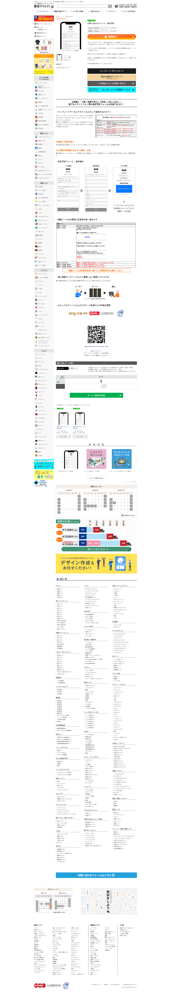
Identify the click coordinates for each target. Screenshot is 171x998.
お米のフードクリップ (120, 765)
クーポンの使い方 (124, 931)
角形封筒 (59, 703)
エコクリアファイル (62, 810)
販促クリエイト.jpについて (127, 928)
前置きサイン (89, 779)
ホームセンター (94, 970)
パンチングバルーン (90, 672)
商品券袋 (59, 827)
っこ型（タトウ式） (91, 804)
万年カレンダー (61, 801)
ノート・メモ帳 (57, 933)
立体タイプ (88, 631)
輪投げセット (117, 834)
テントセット (89, 783)
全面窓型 (59, 689)
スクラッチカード (62, 752)
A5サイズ (59, 606)
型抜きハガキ (60, 669)
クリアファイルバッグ (63, 812)
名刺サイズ (60, 618)
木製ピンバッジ (118, 794)
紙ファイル (60, 821)
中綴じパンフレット (62, 633)
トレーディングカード (63, 790)
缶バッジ (115, 656)
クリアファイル (61, 804)
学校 (91, 946)
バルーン (87, 667)
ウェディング (94, 933)
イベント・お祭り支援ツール (122, 829)
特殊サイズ (60, 597)
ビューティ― (117, 725)
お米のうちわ (60, 840)
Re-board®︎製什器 (90, 663)
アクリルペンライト (119, 650)
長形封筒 (59, 705)
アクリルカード (118, 652)
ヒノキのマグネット (119, 780)
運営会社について (97, 984)
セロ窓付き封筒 (61, 719)
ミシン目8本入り (89, 727)
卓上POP (87, 611)
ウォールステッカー (90, 601)
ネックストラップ (118, 614)
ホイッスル (117, 821)
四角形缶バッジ (118, 669)
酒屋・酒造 (108, 933)
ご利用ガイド (123, 930)
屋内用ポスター (61, 849)
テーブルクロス (89, 781)
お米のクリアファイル (120, 767)
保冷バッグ (117, 696)
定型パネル (88, 772)
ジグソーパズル (89, 833)
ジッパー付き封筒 (62, 717)
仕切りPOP (88, 645)
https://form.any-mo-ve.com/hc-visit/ (96, 346)
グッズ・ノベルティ (119, 684)
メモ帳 (115, 595)
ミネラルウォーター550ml (64, 772)
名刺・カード (60, 778)
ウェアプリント (118, 706)
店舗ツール (44, 183)
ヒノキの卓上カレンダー (120, 782)
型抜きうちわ (60, 838)
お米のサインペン (118, 754)
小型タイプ (88, 813)
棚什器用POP (89, 647)
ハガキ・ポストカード (63, 652)
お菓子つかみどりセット (120, 840)
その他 (115, 739)
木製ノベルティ (117, 771)
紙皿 (86, 700)
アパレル (107, 928)
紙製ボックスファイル (120, 607)
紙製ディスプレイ (90, 657)
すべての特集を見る (44, 79)
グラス (115, 714)
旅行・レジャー (94, 955)
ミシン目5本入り (89, 721)
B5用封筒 (59, 711)
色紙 (115, 616)
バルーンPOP (89, 670)
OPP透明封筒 (60, 725)
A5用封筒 (59, 709)
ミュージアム (108, 948)
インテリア (117, 733)
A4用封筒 (59, 707)
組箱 (86, 800)
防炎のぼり (88, 738)
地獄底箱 (87, 794)
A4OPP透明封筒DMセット (64, 743)
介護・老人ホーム (109, 931)
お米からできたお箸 (119, 746)
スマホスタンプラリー (59, 967)
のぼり (86, 731)
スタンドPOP (89, 616)
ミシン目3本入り (89, 717)
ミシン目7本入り (89, 725)
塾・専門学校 (94, 939)
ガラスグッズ (117, 704)
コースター (56, 955)
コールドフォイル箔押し (59, 968)
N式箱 (87, 798)
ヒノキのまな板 (118, 790)
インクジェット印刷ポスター (65, 853)
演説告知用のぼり (90, 747)
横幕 (86, 753)
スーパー (92, 930)
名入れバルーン (89, 674)
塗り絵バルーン (89, 676)
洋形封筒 (59, 700)
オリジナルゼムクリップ (120, 609)
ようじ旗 (87, 704)
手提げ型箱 (88, 802)
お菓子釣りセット (118, 846)
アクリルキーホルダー (120, 634)
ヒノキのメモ (117, 776)
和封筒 (59, 721)
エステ (92, 944)
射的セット (117, 832)
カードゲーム (89, 841)
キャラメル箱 (89, 790)
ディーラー (93, 928)
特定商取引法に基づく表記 (129, 984)
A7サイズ (59, 610)
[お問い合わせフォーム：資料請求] (63, 418)
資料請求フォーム (90, 822)
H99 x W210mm (61, 625)
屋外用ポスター (61, 851)
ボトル (115, 708)
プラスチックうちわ (62, 834)
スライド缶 (117, 680)
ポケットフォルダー (62, 823)
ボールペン (117, 591)
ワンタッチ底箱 (89, 796)
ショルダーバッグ (118, 692)
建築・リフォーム (109, 937)
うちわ (58, 831)
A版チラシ (60, 589)
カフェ (106, 930)
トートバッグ (117, 687)
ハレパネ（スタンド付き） (92, 622)
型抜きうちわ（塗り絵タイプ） (93, 845)
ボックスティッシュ (119, 601)
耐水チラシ (60, 595)
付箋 (115, 605)
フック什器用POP (90, 649)
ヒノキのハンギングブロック (121, 786)
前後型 (59, 763)
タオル (115, 723)
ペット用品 (93, 954)
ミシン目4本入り (89, 719)
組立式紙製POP (89, 614)
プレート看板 (89, 766)
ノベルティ (44, 270)
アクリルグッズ (117, 630)
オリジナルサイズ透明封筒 (64, 730)
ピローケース (89, 792)
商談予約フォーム (90, 826)
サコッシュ (117, 689)
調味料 (115, 805)
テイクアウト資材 (90, 708)
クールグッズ (117, 718)
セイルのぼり (89, 741)
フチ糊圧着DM (61, 683)
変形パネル (88, 776)
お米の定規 (117, 756)
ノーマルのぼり (89, 734)
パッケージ (88, 787)
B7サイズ (59, 616)
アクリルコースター (119, 640)
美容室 (92, 931)
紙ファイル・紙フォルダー (65, 818)
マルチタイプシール (90, 593)
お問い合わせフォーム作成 (93, 819)
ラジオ (115, 816)
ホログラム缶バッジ (119, 663)
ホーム (57, 16)
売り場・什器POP (90, 639)
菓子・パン (93, 974)
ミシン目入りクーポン (91, 712)
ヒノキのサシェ (118, 784)
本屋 (106, 943)
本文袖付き (60, 648)
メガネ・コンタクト (95, 941)
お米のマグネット (118, 761)
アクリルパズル (89, 835)
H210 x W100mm (61, 620)
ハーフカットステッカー (91, 591)
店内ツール (88, 682)
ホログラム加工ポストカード (65, 672)
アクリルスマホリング (120, 648)
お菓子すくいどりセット (120, 844)
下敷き (115, 593)
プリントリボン (89, 692)
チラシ (58, 586)
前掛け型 (59, 761)
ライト (115, 735)
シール (86, 586)
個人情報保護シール (90, 597)
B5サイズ (59, 612)
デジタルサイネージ (90, 810)
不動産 (92, 935)
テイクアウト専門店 (110, 946)
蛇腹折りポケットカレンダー (65, 799)
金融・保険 (93, 957)
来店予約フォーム (90, 824)
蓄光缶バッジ (117, 667)
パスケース (117, 611)
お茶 (91, 972)
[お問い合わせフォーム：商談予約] (80, 418)
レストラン (93, 952)
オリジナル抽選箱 (62, 754)
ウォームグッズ (118, 721)
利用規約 (106, 984)
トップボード (89, 643)
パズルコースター (90, 837)
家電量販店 (93, 937)
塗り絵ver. (60, 694)
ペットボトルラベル (62, 769)
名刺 (58, 781)
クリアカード (60, 787)
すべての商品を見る (96, 478)
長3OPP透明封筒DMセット (64, 741)
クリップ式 (88, 636)
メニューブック (89, 687)
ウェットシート (118, 603)
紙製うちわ (60, 836)
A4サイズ (59, 604)
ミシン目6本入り (89, 723)
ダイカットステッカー (91, 589)
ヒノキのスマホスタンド (120, 778)
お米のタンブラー (118, 750)
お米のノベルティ (118, 743)
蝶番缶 (115, 678)
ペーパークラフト (90, 839)
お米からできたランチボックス (122, 748)
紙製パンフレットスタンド (92, 655)
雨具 (115, 731)
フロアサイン (89, 760)
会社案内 (36, 941)
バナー (87, 762)
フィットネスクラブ (95, 965)
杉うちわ (59, 842)
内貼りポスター (61, 857)
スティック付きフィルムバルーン (94, 678)
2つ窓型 (59, 692)
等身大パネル (89, 768)
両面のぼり (88, 736)
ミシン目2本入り (89, 715)
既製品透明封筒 (61, 728)
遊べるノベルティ (90, 830)
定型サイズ (60, 655)
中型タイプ (88, 815)
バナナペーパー (57, 970)
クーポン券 (37, 968)
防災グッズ (116, 809)
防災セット (117, 812)
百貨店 (92, 968)
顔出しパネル (89, 770)
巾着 (115, 700)
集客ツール (44, 133)
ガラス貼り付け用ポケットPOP (93, 659)
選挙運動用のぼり (90, 745)
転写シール (88, 607)
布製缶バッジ (117, 665)
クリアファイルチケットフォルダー (66, 814)
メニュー (55, 954)
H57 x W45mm (61, 622)
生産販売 (107, 950)
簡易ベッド (117, 823)
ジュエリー (93, 948)
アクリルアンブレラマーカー (121, 642)
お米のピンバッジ (118, 763)
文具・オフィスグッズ (119, 586)
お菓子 (115, 801)
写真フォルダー (61, 825)
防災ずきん (117, 825)
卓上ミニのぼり (89, 620)
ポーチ (115, 698)
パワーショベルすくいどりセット (123, 838)
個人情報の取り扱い (115, 984)
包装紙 (87, 696)
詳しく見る (63, 436)
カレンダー (59, 793)
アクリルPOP (89, 618)
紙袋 (86, 689)
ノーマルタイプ (89, 629)
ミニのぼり (88, 743)
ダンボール (117, 627)
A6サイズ (59, 608)
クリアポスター (61, 861)
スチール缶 (116, 673)
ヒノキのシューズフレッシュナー (123, 788)
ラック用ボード (89, 661)
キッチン (116, 716)
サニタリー (117, 727)
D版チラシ (60, 593)
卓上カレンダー (61, 796)
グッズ (44, 351)
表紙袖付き (60, 646)
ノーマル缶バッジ (118, 659)
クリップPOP (89, 651)
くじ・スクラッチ (62, 747)
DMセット (59, 734)
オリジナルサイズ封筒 (63, 715)
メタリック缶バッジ (119, 661)
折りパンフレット (62, 601)
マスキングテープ (90, 595)
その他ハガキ (60, 674)
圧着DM (58, 677)
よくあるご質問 (124, 933)
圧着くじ (59, 750)
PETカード (60, 785)
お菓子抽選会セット (119, 848)
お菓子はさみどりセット (120, 842)
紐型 (58, 765)
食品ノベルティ (57, 972)
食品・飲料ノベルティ (119, 798)
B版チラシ (60, 591)
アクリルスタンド (118, 636)
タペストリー (89, 751)
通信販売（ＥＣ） (95, 943)
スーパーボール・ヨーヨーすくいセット (124, 836)
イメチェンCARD (38, 952)
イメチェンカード (62, 686)
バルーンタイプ (89, 634)
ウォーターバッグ (118, 814)
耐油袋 (87, 698)
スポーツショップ (109, 944)
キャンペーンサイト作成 (59, 965)
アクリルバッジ (118, 638)
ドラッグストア (94, 967)
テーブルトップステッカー (92, 599)
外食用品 (87, 706)
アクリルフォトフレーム (120, 644)
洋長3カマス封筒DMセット (64, 737)
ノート (115, 597)
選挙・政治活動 (94, 961)
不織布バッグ (89, 694)
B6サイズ (59, 614)
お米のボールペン (118, 752)
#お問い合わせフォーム (63, 67)
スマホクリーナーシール (91, 605)
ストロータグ (89, 702)
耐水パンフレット (62, 629)
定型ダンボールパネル (91, 774)
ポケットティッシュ (119, 599)
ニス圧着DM (60, 680)
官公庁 (92, 963)
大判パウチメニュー (90, 685)
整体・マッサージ (109, 941)
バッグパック (117, 694)
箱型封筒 (59, 713)
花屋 (106, 935)
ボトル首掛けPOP (62, 758)
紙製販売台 (88, 653)
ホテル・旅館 (94, 950)
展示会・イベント (95, 959)
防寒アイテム (117, 819)
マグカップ (117, 712)
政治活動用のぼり (90, 749)
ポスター (59, 846)
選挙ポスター (60, 855)
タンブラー (117, 710)
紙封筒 (58, 697)
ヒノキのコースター (119, 774)
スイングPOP (88, 626)
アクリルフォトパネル (120, 646)
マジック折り (60, 627)
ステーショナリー (118, 729)
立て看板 (87, 764)
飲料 (115, 803)
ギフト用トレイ (89, 806)
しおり (115, 618)
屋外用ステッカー (90, 603)
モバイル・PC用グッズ (120, 737)
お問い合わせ (69, 16)
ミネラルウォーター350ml (64, 774)
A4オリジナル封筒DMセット (64, 739)
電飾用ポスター (61, 859)
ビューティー (74, 963)
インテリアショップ (110, 939)
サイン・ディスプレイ (91, 757)
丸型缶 (115, 676)
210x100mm (60, 644)
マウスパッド (117, 589)
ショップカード (61, 783)
